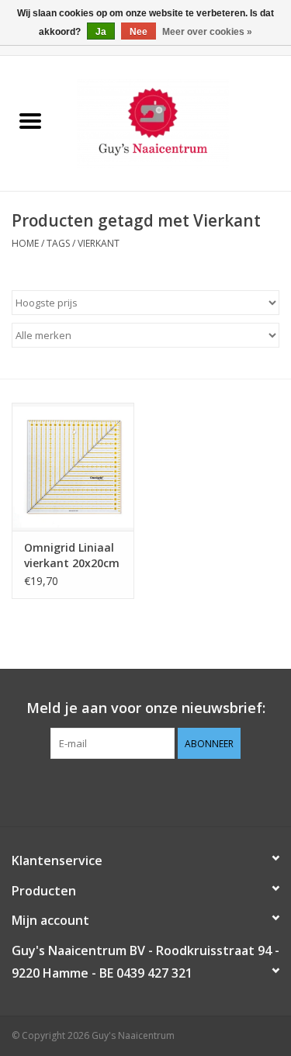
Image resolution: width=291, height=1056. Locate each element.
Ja (100, 31)
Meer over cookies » (207, 31)
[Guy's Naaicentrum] (176, 122)
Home (25, 243)
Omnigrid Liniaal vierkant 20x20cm (72, 555)
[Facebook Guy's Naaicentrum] (118, 790)
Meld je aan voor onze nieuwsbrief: (145, 708)
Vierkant (99, 243)
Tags (58, 243)
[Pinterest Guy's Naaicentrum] (145, 790)
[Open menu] (30, 120)
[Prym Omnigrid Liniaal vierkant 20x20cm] (73, 467)
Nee (138, 31)
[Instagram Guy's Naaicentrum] (173, 790)
